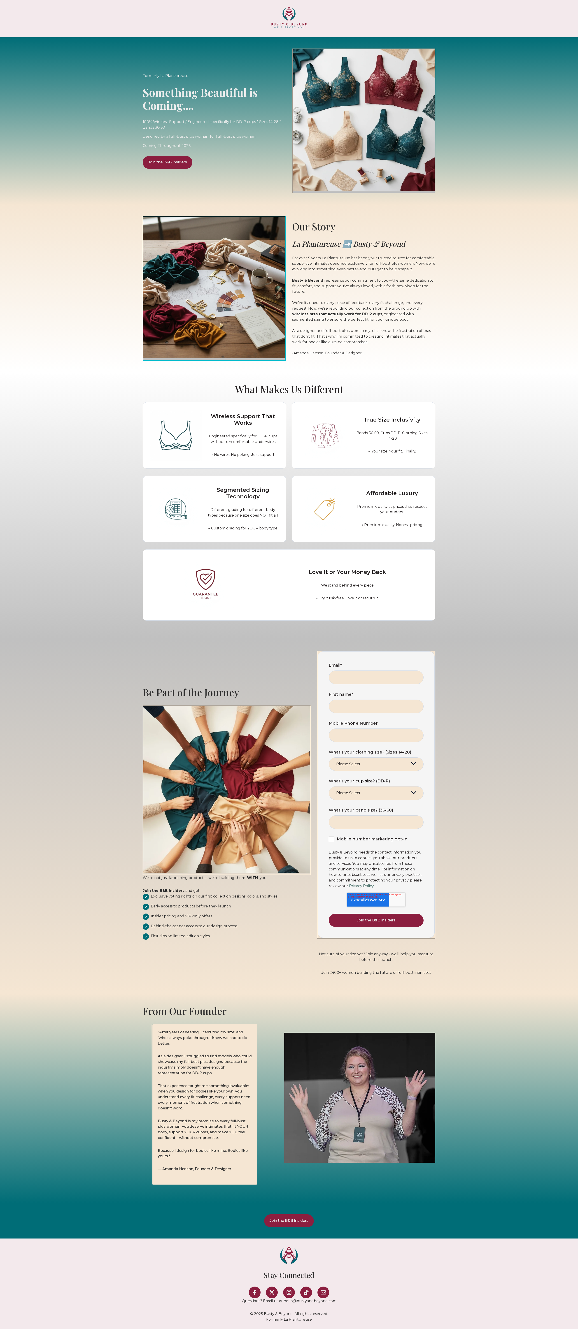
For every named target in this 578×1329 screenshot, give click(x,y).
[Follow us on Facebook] (255, 1292)
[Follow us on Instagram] (289, 1292)
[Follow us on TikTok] (306, 1292)
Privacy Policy (361, 886)
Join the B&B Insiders (167, 162)
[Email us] (323, 1292)
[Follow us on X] (272, 1292)
